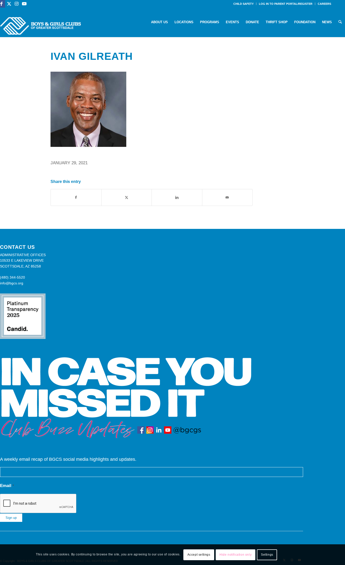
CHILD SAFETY (243, 3)
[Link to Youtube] (24, 4)
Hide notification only (235, 554)
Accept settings (198, 554)
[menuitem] (243, 4)
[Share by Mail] (227, 197)
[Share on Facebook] (76, 197)
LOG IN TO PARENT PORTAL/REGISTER (285, 3)
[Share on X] (127, 197)
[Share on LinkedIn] (177, 197)
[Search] (340, 22)
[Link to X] (9, 4)
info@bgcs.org (11, 283)
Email (7, 485)
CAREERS (324, 3)
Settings (267, 554)
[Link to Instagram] (16, 4)
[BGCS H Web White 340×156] (40, 25)
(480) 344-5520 (12, 277)
